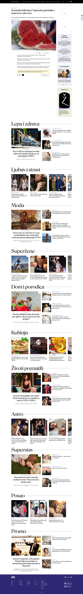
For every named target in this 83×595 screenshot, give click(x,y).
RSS (41, 587)
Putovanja (21, 582)
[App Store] (68, 586)
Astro (55, 1)
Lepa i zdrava (24, 1)
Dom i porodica (47, 1)
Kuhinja (52, 1)
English (36, 583)
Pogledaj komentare (45, 75)
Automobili (28, 583)
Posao (12, 518)
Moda (33, 1)
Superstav (58, 1)
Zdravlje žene (14, 8)
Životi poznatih (37, 1)
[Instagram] (69, 577)
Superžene (42, 1)
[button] (71, 183)
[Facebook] (65, 577)
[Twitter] (67, 577)
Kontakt (42, 588)
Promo (26, 556)
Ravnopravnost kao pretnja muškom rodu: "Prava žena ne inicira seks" (64, 112)
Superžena (20, 584)
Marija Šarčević (62, 109)
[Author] (64, 100)
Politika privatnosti (44, 584)
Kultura (20, 583)
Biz (11, 583)
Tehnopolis (29, 582)
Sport (12, 582)
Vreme (36, 584)
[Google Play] (68, 583)
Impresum (42, 582)
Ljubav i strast (29, 1)
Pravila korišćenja (44, 583)
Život (12, 584)
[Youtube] (71, 577)
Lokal (28, 584)
